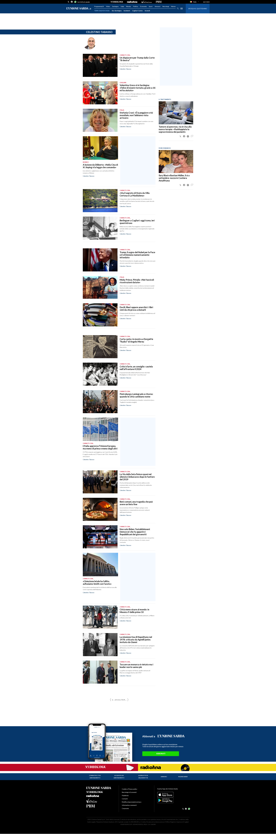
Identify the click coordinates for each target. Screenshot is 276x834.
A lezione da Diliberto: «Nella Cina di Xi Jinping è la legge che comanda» (100, 166)
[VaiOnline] (146, 2)
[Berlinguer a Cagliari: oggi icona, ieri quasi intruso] (100, 228)
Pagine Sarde (183, 776)
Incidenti (127, 11)
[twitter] (68, 2)
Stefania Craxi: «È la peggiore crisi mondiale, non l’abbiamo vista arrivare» (136, 115)
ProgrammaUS (99, 6)
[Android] (173, 800)
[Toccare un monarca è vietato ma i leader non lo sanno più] (100, 672)
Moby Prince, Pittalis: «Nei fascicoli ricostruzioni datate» (137, 281)
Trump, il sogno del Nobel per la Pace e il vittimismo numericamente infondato (137, 255)
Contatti (125, 799)
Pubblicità (125, 795)
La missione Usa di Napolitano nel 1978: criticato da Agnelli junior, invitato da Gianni (136, 639)
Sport (151, 6)
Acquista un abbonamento (119, 777)
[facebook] (72, 2)
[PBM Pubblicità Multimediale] (159, 2)
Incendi (147, 11)
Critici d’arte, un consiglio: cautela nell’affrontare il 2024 (136, 367)
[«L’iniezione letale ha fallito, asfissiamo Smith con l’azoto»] (100, 564)
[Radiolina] (132, 2)
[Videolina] (117, 2)
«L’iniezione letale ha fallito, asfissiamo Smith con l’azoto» (97, 582)
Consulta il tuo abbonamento (95, 777)
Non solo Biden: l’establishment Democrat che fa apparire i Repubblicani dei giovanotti (135, 532)
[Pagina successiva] (110, 699)
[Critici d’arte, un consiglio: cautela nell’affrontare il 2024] (100, 374)
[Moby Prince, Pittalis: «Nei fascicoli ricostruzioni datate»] (100, 287)
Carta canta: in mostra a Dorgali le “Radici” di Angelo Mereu (136, 340)
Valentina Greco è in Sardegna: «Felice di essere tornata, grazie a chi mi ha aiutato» (137, 88)
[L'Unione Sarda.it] (78, 8)
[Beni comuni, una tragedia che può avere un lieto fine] (100, 509)
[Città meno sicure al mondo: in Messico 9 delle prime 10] (100, 617)
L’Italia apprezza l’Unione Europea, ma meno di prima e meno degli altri (100, 447)
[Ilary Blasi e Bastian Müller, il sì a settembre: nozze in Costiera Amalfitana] (176, 161)
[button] (180, 136)
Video (108, 6)
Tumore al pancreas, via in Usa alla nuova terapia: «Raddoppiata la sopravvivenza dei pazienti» (175, 129)
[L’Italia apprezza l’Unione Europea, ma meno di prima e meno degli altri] (100, 429)
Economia (143, 6)
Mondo (128, 6)
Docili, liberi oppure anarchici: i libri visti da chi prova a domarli (136, 308)
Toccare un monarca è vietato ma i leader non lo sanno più (136, 665)
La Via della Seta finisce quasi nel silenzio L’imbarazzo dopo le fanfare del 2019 (137, 477)
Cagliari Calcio (137, 11)
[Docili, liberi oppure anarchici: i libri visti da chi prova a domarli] (100, 314)
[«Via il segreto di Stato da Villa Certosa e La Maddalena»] (100, 200)
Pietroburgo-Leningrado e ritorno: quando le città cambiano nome (136, 395)
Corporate (125, 808)
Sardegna (115, 6)
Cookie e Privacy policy (129, 789)
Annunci (157, 6)
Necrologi (165, 6)
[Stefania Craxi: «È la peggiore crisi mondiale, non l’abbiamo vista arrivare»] (100, 120)
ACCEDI (206, 2)
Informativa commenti (129, 805)
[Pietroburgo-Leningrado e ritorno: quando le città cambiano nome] (100, 401)
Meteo (173, 6)
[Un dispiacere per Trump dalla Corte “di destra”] (100, 65)
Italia (122, 6)
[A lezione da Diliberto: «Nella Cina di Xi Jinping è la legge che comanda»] (100, 148)
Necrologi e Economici (129, 792)
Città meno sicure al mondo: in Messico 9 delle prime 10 (134, 610)
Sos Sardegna (117, 11)
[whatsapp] (75, 2)
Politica (135, 6)
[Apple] (173, 794)
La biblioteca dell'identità (143, 777)
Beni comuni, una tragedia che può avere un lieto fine (136, 503)
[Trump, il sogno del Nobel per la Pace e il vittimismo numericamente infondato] (100, 259)
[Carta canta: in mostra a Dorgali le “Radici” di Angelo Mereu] (100, 346)
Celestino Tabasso (125, 69)
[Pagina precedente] (128, 699)
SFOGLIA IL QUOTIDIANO (197, 8)
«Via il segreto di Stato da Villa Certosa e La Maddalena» (135, 194)
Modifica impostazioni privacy (131, 802)
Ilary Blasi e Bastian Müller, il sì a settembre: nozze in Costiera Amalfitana (174, 178)
